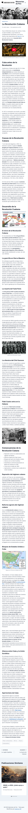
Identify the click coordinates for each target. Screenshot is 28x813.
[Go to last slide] (4, 780)
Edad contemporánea (7, 740)
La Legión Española (7, 751)
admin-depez (6, 27)
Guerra (20, 740)
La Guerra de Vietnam (23, 752)
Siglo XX (19, 36)
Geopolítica (5, 21)
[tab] (11, 796)
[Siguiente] (24, 780)
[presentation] (14, 774)
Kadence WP (18, 809)
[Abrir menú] (25, 3)
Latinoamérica (6, 743)
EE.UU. (15, 740)
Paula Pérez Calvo (8, 789)
